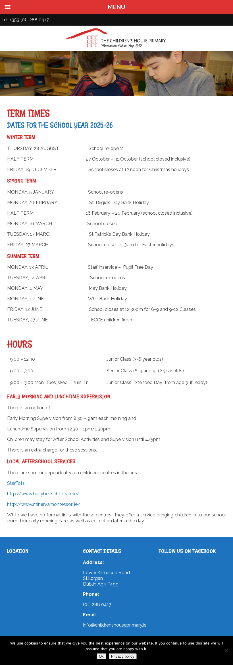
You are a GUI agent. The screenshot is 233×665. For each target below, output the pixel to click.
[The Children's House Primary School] (116, 48)
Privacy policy (122, 656)
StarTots (16, 483)
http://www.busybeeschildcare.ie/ (43, 493)
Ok (101, 656)
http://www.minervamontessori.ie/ (43, 504)
